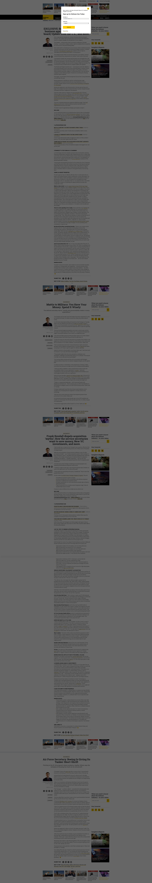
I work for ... (65, 21)
